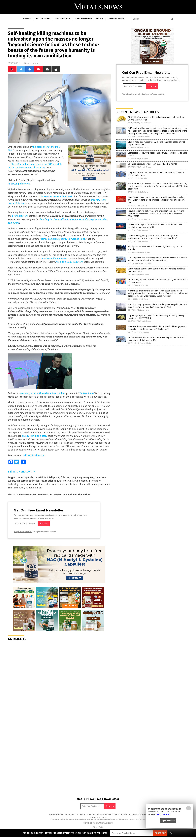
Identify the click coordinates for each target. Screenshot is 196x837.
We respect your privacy (83, 819)
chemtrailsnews (116, 19)
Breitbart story (20, 216)
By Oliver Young (143, 159)
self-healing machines (98, 484)
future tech (63, 480)
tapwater (26, 19)
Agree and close (168, 820)
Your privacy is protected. (23, 532)
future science (48, 480)
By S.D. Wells (143, 299)
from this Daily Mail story (69, 262)
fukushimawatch (83, 19)
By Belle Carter (143, 192)
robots (81, 484)
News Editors (31, 63)
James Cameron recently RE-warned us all (63, 239)
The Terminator (86, 393)
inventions (38, 484)
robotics (72, 484)
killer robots (51, 484)
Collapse (65, 477)
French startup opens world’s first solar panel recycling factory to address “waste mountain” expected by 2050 (157, 305)
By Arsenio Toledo (144, 123)
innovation (26, 484)
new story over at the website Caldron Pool (43, 393)
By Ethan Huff (142, 178)
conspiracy (88, 477)
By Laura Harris (143, 148)
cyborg (11, 480)
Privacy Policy (98, 827)
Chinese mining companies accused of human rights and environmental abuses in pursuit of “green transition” (153, 236)
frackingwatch (62, 19)
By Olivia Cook (143, 285)
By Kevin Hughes (144, 219)
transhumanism (33, 487)
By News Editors (144, 136)
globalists (82, 480)
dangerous (22, 480)
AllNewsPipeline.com (19, 183)
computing (76, 477)
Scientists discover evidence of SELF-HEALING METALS (152, 164)
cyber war (101, 477)
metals (99, 19)
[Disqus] (59, 679)
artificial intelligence (48, 477)
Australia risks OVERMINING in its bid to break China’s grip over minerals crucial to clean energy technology (157, 327)
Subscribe (160, 833)
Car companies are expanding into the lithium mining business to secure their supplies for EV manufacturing (157, 259)
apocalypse (31, 477)
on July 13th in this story (34, 436)
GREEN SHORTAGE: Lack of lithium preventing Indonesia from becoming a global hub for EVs (156, 338)
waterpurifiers (43, 19)
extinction (34, 480)
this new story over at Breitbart (55, 196)
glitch (73, 480)
